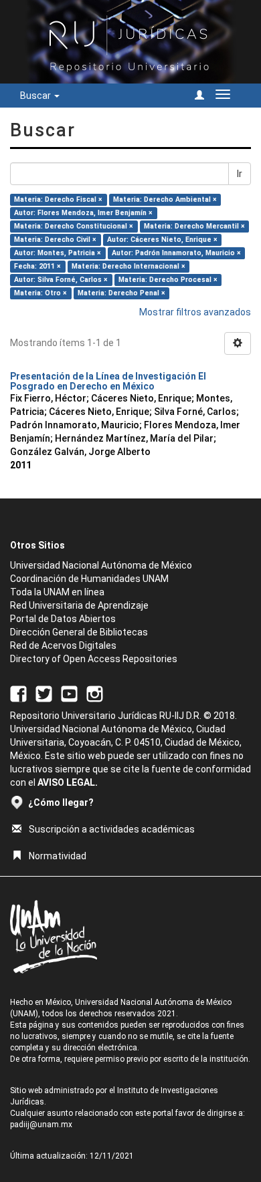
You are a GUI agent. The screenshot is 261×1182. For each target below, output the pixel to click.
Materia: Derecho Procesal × (167, 279)
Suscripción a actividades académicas (112, 829)
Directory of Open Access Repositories (93, 658)
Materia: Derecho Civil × (55, 239)
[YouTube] (69, 693)
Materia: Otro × (40, 293)
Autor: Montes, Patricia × (57, 253)
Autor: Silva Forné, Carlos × (61, 279)
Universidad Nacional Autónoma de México (101, 565)
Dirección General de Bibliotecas (79, 632)
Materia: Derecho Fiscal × (58, 199)
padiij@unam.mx (41, 1124)
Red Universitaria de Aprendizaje (79, 605)
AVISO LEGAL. (67, 782)
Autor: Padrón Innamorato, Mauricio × (176, 253)
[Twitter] (43, 693)
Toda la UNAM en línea (57, 592)
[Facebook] (18, 693)
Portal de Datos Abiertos (63, 618)
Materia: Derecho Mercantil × (194, 226)
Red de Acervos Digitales (63, 645)
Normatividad (57, 856)
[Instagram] (94, 693)
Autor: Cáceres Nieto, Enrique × (162, 239)
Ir (239, 173)
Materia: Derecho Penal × (121, 293)
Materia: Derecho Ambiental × (165, 199)
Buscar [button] (36, 95)
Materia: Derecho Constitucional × (73, 226)
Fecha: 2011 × (37, 266)
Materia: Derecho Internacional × (128, 266)
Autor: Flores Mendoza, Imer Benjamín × (83, 212)
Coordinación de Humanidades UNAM (89, 578)
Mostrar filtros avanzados (195, 312)
